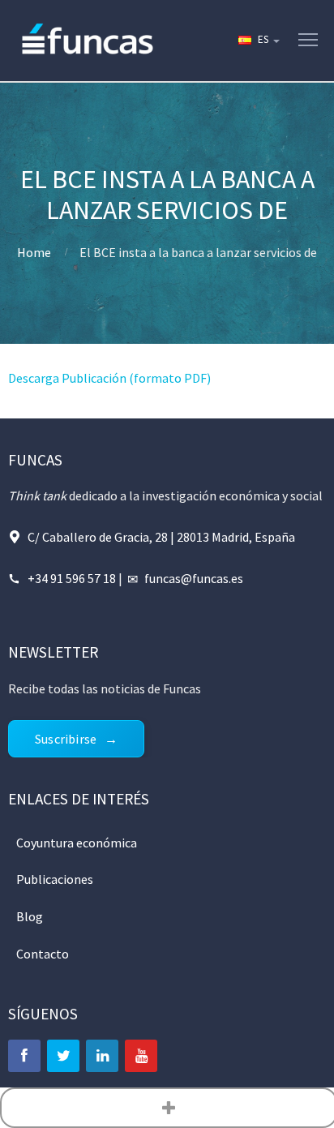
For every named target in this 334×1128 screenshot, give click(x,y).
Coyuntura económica (76, 842)
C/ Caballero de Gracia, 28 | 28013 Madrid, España (161, 537)
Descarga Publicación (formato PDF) (109, 378)
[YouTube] (141, 1056)
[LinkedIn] (102, 1056)
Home (34, 252)
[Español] (258, 40)
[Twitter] (63, 1056)
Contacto (42, 954)
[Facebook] (24, 1056)
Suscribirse (65, 739)
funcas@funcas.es (193, 578)
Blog (29, 916)
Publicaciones (54, 879)
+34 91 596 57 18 (72, 578)
